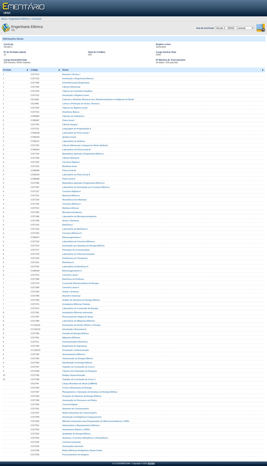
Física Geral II (68, 179)
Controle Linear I (70, 275)
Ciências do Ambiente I (73, 116)
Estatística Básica (70, 112)
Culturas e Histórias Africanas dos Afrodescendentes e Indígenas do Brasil (98, 99)
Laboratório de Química (73, 141)
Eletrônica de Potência (73, 279)
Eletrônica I (67, 225)
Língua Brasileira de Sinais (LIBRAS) (79, 383)
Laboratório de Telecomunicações (78, 254)
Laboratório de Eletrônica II (75, 266)
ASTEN (151, 463)
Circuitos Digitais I (71, 162)
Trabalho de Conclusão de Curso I (78, 367)
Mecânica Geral (69, 166)
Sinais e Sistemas (70, 220)
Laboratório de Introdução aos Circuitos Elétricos (86, 187)
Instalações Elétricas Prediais (76, 304)
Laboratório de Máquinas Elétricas (78, 321)
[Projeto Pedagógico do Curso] (260, 31)
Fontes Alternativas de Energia (77, 388)
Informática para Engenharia (75, 83)
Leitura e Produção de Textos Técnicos (81, 103)
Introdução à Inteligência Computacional (81, 417)
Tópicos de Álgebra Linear (75, 108)
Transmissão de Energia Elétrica (77, 358)
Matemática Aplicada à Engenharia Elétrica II (83, 183)
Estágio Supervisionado (73, 375)
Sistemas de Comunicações (75, 409)
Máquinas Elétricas (71, 337)
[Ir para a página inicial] (24, 7)
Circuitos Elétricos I (71, 204)
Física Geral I (68, 120)
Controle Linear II (70, 287)
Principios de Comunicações (76, 250)
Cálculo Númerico (70, 158)
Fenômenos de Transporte (75, 258)
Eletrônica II (68, 262)
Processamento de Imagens (75, 454)
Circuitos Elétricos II (72, 233)
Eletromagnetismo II (72, 271)
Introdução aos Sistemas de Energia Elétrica (83, 246)
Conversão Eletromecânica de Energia (80, 283)
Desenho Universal (71, 296)
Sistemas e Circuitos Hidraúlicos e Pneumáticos (85, 438)
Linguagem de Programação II (76, 129)
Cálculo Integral (69, 124)
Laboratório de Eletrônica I (75, 229)
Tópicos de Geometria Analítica (77, 91)
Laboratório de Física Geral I (75, 133)
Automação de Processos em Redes (79, 400)
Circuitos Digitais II (71, 191)
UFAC (7, 12)
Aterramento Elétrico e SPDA (76, 429)
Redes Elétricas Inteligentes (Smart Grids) (82, 450)
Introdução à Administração (75, 350)
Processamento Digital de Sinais (77, 317)
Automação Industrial (72, 446)
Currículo (36, 19)
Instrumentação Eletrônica (75, 342)
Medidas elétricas (70, 208)
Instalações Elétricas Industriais (77, 312)
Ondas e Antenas (70, 292)
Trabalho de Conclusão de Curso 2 (78, 379)
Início (4, 19)
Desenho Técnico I (71, 74)
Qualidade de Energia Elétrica (76, 434)
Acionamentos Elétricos (73, 354)
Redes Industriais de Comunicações (79, 413)
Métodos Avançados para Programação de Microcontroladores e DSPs (95, 421)
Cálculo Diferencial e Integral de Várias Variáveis (85, 145)
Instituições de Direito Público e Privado (81, 325)
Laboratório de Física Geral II (76, 175)
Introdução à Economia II (74, 329)
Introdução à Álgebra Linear (75, 95)
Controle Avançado (71, 442)
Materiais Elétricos (71, 195)
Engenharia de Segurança (74, 346)
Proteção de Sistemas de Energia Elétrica (81, 396)
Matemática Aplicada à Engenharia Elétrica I (83, 154)
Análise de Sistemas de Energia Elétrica (81, 300)
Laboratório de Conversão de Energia (80, 308)
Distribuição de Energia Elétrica (77, 363)
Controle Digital (69, 404)
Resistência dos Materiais (74, 200)
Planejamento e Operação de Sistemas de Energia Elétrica (89, 392)
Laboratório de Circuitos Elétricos (78, 241)
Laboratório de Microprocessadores (79, 216)
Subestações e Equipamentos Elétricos (81, 425)
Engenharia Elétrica (19, 19)
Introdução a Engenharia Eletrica (78, 78)
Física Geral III (69, 170)
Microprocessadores (72, 212)
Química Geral (69, 137)
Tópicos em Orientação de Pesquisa (79, 371)
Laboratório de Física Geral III (76, 149)
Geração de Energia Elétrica (75, 333)
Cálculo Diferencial (71, 87)
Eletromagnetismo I (71, 237)
